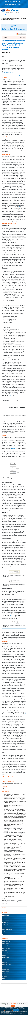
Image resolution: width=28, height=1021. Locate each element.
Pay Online (4, 955)
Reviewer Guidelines (6, 966)
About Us (7, 1)
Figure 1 (13, 448)
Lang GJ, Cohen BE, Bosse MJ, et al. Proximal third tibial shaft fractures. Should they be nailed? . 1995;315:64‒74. (14, 794)
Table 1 (10, 395)
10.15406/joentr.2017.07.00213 (7, 72)
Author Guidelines (5, 943)
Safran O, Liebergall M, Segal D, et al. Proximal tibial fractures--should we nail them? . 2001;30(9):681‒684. (15, 801)
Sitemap (6, 5)
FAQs (20, 1)
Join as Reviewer (5, 971)
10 (6, 262)
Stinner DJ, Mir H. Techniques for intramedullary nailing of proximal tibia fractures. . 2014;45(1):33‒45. (15, 805)
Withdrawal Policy (5, 973)
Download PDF (23, 75)
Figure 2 (8, 566)
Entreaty (4, 978)
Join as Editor (4, 962)
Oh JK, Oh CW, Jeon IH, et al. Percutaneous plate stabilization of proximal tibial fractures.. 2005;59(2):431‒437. (14, 888)
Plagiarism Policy (5, 945)
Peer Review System (6, 948)
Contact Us (19, 4)
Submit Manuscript (6, 941)
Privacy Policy (6, 1014)
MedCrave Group (13, 1003)
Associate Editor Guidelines (7, 959)
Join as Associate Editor (6, 964)
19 (11, 727)
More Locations (16, 1010)
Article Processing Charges (10, 4)
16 (25, 713)
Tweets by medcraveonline (6, 982)
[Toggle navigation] (26, 14)
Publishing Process (5, 969)
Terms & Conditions (6, 952)
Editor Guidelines (5, 957)
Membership (4, 950)
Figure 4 (11, 615)
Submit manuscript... (5, 22)
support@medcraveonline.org (8, 1010)
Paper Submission (13, 1)
